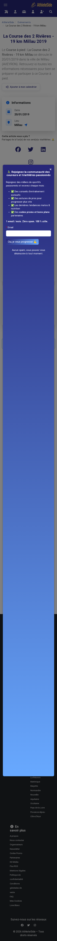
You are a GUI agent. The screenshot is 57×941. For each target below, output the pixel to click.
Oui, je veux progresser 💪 (22, 241)
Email (10, 227)
